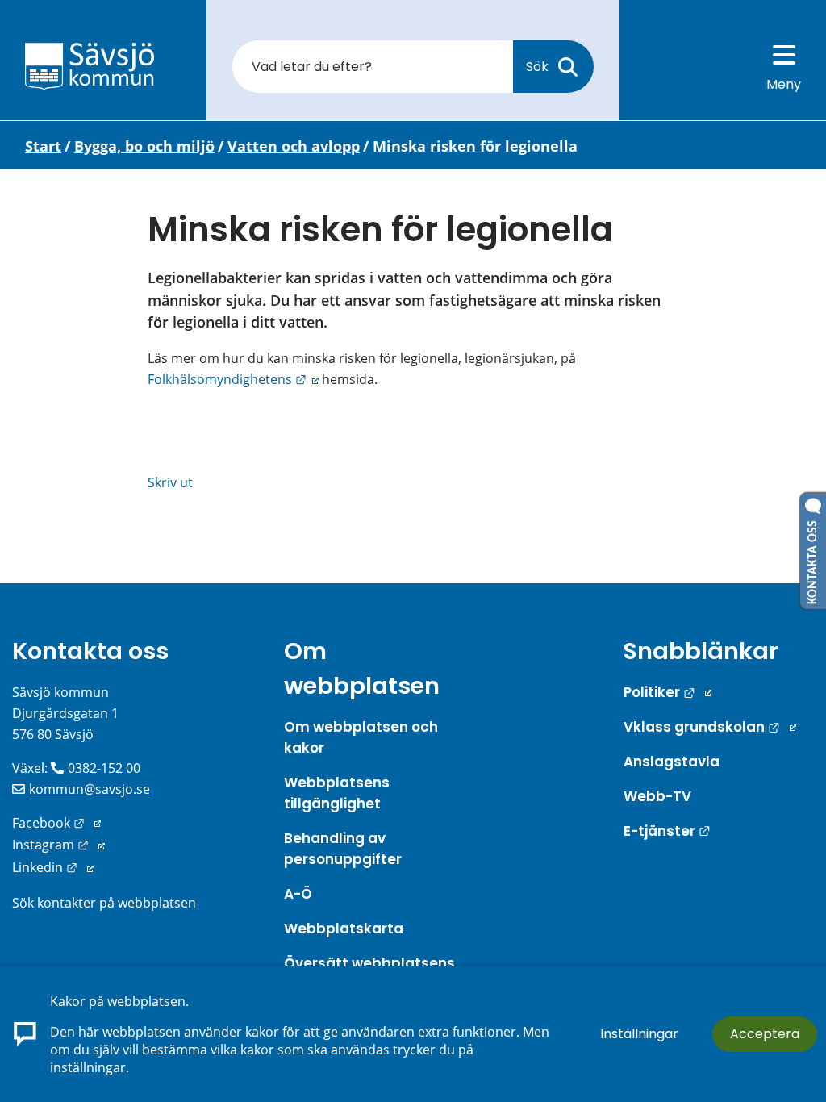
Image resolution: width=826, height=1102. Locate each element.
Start (43, 146)
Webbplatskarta (343, 928)
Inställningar (639, 1034)
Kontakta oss (90, 651)
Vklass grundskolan (710, 727)
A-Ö (298, 894)
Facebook (56, 823)
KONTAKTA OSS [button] (813, 559)
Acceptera (764, 1034)
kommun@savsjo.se (89, 789)
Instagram (58, 845)
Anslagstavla (672, 761)
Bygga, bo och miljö (144, 146)
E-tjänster (667, 831)
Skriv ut (170, 482)
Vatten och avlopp (293, 146)
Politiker (667, 692)
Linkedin (53, 867)
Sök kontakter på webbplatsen (104, 903)
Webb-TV (657, 796)
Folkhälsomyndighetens (233, 379)
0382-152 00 (104, 768)
